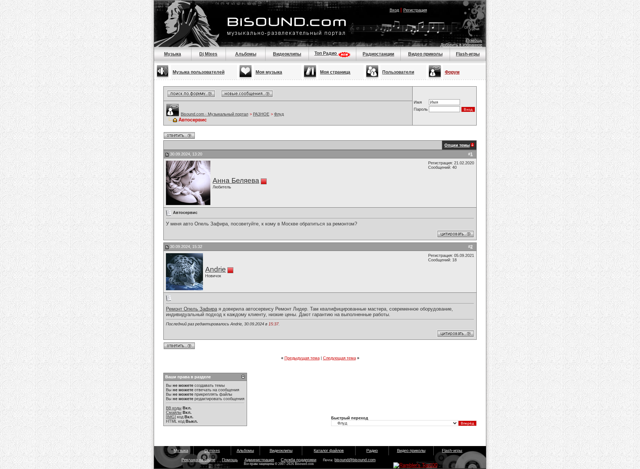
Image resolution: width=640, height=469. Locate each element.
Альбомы (245, 54)
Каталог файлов (329, 450)
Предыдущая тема (302, 358)
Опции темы (457, 145)
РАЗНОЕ (261, 114)
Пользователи (398, 72)
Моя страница (335, 72)
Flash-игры (468, 54)
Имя (418, 102)
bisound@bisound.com (355, 460)
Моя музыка (269, 72)
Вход (394, 10)
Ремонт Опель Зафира (191, 309)
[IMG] (171, 417)
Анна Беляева (236, 180)
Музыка (172, 54)
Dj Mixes (208, 54)
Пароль (421, 109)
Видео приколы (425, 54)
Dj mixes (212, 450)
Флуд (279, 114)
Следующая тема (339, 358)
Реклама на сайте (198, 460)
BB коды (173, 408)
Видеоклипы (287, 54)
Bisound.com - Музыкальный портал (214, 114)
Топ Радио (326, 53)
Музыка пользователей (198, 72)
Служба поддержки (298, 460)
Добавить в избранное (461, 45)
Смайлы (173, 412)
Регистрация (415, 10)
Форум (452, 72)
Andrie (215, 269)
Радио (372, 450)
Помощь (474, 40)
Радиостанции (378, 54)
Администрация (259, 460)
